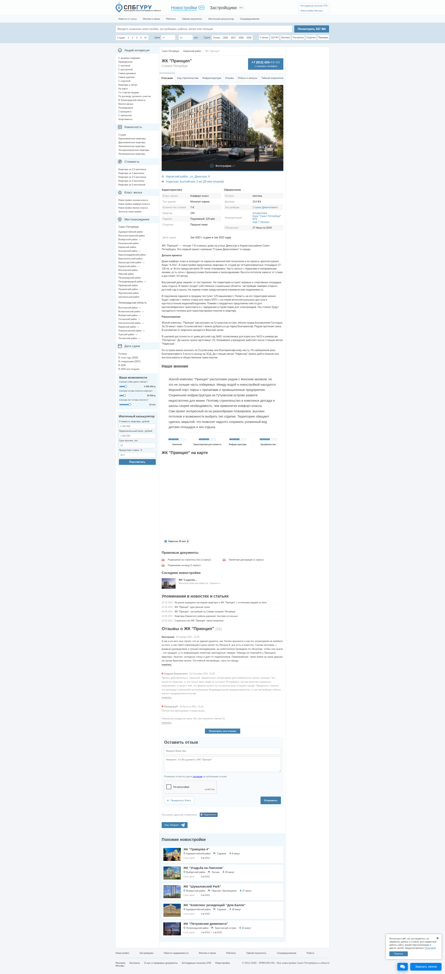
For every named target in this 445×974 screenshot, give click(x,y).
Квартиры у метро (127, 85)
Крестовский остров (225, 928)
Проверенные (125, 62)
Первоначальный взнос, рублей (135, 431)
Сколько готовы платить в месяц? (135, 391)
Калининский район (128, 243)
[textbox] (170, 29)
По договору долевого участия (134, 96)
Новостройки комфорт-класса (134, 204)
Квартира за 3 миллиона (131, 173)
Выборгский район (195, 872)
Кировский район (127, 247)
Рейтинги (171, 19)
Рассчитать (137, 461)
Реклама (120, 962)
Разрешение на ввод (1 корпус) (184, 565)
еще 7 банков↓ (261, 221)
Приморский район (128, 285)
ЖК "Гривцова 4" (196, 849)
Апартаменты (125, 119)
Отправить (270, 800)
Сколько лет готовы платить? (133, 400)
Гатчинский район (127, 319)
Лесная (215, 872)
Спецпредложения (249, 19)
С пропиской (124, 115)
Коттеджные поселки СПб (313, 5)
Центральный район (128, 297)
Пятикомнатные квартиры (131, 154)
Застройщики (223, 7)
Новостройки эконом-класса (133, 200)
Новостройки (184, 7)
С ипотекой (124, 65)
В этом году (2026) (128, 357)
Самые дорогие (126, 77)
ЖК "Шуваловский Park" (202, 886)
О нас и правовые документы (161, 962)
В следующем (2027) (129, 361)
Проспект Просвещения (224, 890)
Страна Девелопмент (265, 207)
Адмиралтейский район (198, 853)
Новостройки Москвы (311, 10)
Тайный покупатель (192, 19)
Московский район (128, 270)
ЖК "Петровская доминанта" (205, 923)
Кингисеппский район (129, 323)
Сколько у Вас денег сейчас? (133, 382)
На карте (123, 88)
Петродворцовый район (130, 281)
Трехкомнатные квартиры (131, 146)
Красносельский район (130, 258)
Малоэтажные (125, 104)
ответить (167, 664)
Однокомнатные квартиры (132, 138)
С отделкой (124, 81)
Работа (310, 953)
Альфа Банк (260, 213)
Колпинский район (127, 251)
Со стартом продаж (128, 92)
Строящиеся (124, 111)
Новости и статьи (127, 19)
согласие (197, 776)
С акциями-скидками (129, 58)
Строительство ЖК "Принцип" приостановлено (199, 620)
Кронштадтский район (129, 262)
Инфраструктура (211, 78)
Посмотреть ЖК (312, 29)
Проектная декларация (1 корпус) (246, 559)
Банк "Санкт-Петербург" (267, 215)
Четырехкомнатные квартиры (133, 150)
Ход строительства (187, 78)
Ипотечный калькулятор (221, 19)
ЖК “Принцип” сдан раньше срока (192, 607)
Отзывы (229, 78)
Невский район (126, 274)
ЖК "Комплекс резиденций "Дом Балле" (214, 905)
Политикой (430, 948)
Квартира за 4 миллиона (131, 181)
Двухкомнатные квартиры (131, 142)
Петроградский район (197, 928)
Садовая (221, 853)
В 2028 (122, 365)
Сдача (207, 37)
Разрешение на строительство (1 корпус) (189, 559)
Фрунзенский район (128, 293)
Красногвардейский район (132, 254)
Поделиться (210, 814)
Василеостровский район (131, 235)
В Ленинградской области (131, 100)
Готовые (122, 353)
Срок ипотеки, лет (128, 440)
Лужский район (126, 334)
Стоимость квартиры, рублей (134, 421)
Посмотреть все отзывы (222, 731)
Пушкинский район (128, 289)
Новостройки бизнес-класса (133, 207)
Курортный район (127, 266)
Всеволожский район (129, 311)
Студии (122, 134)
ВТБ (255, 218)
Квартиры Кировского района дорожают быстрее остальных (206, 616)
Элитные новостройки (129, 211)
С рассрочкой (125, 69)
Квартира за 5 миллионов (131, 184)
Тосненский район (127, 338)
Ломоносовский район (129, 330)
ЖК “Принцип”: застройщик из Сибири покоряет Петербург (205, 611)
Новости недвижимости (176, 953)
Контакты (135, 962)
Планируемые (125, 107)
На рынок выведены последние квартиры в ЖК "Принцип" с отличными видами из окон (220, 602)
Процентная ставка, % (130, 450)
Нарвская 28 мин (177, 541)
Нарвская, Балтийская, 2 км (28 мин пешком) (195, 181)
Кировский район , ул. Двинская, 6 (188, 176)
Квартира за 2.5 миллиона (132, 169)
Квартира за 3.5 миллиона (132, 177)
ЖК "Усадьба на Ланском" (203, 868)
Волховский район (128, 307)
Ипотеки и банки (151, 19)
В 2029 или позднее (128, 369)
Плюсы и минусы (247, 78)
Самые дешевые (127, 73)
